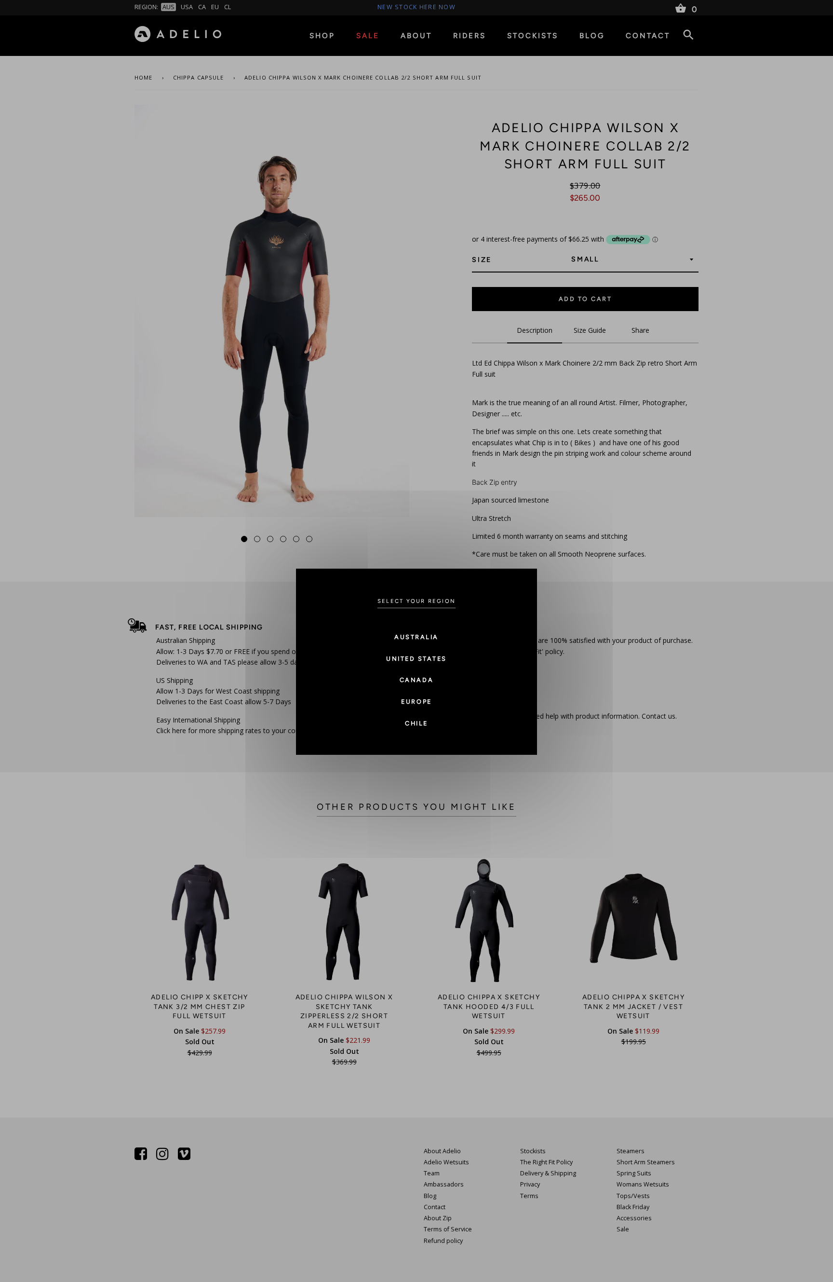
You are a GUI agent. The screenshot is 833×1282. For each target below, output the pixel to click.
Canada (416, 679)
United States (416, 658)
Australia (416, 637)
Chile (416, 723)
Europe (416, 701)
